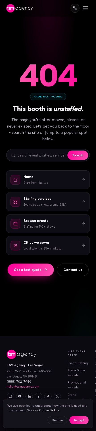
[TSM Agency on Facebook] (38, 396)
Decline (57, 420)
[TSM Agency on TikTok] (48, 396)
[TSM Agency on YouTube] (19, 396)
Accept (79, 420)
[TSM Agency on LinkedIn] (29, 396)
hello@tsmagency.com (23, 386)
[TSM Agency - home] (19, 8)
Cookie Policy (49, 410)
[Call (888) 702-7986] (75, 8)
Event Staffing (78, 363)
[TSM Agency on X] (57, 396)
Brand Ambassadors (78, 397)
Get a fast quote (28, 270)
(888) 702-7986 (19, 381)
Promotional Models (77, 385)
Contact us (72, 270)
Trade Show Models (76, 372)
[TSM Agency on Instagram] (10, 396)
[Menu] (85, 8)
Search (77, 155)
